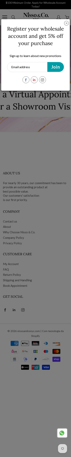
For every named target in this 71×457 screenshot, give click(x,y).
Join (55, 67)
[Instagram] (42, 79)
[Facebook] (25, 79)
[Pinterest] (34, 79)
